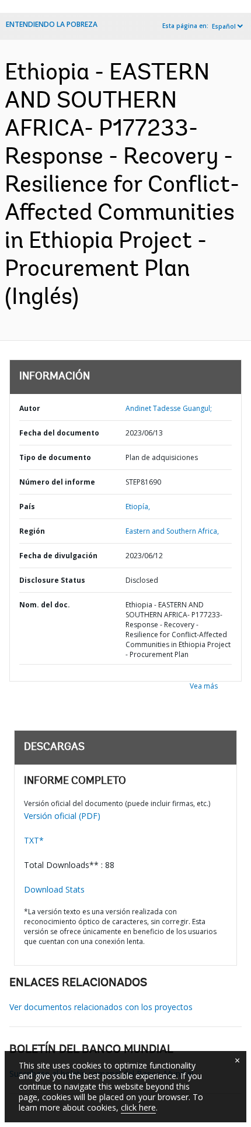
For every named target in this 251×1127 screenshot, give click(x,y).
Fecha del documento (59, 433)
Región (32, 531)
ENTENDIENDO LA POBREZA (51, 24)
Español (224, 26)
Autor (29, 408)
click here (138, 1107)
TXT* (34, 840)
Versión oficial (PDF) (62, 815)
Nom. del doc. (44, 605)
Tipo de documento (55, 457)
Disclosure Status (52, 580)
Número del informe (57, 482)
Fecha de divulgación (58, 556)
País (27, 506)
